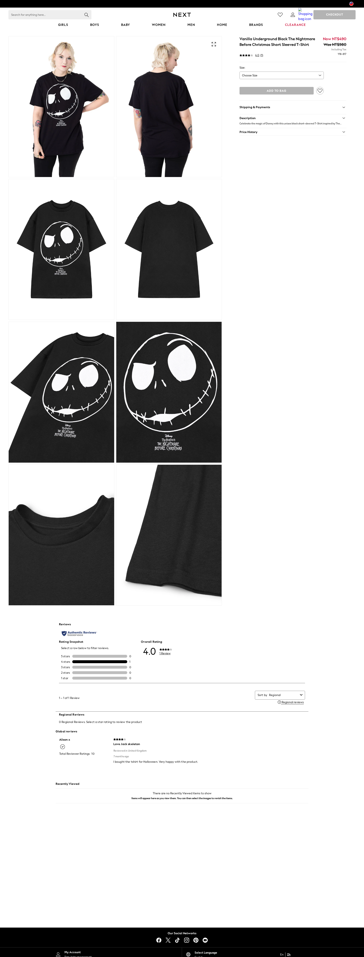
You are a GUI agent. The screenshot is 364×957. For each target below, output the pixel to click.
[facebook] (158, 940)
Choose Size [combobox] (249, 75)
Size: (242, 67)
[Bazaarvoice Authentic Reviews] (79, 633)
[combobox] (284, 695)
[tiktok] (177, 940)
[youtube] (205, 940)
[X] (168, 940)
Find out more (319, 944)
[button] (293, 118)
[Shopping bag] (305, 14)
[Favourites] (280, 14)
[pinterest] (196, 940)
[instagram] (186, 940)
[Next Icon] (182, 15)
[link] (292, 14)
